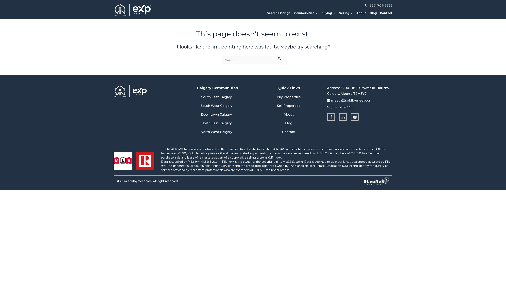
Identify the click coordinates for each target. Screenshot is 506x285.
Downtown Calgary (216, 114)
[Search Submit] (279, 58)
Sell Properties (288, 106)
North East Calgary (216, 123)
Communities (304, 13)
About (361, 13)
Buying (326, 13)
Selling (344, 13)
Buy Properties (289, 97)
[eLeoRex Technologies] (376, 181)
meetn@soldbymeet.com (352, 100)
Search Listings (278, 13)
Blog (373, 13)
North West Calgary (216, 132)
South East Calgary (216, 97)
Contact (386, 13)
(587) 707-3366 (380, 5)
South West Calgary (216, 106)
